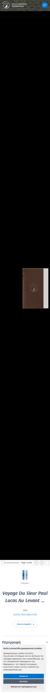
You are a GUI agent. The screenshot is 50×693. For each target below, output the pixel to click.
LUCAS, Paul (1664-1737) (25, 615)
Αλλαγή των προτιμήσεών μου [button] (24, 687)
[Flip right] (41, 563)
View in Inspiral (24, 624)
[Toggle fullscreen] (47, 563)
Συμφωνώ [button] (23, 676)
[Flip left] (36, 563)
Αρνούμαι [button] (24, 681)
